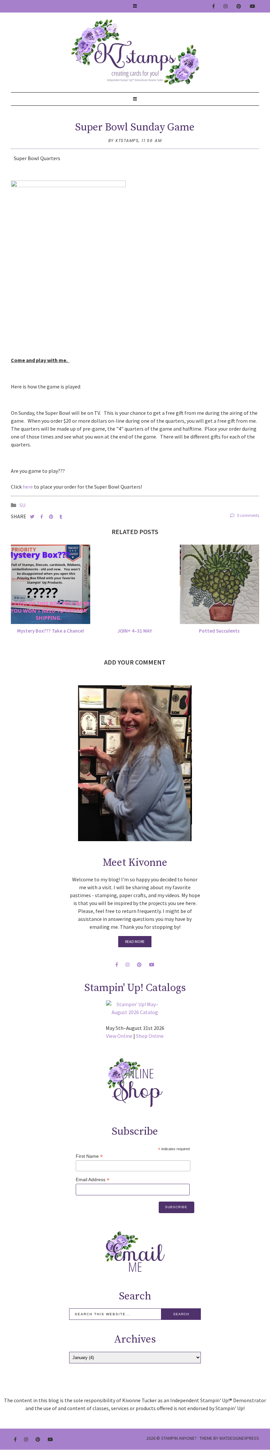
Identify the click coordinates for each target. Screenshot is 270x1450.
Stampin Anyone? (179, 1438)
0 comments (247, 515)
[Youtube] (253, 6)
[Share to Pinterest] (51, 517)
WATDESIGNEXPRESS (239, 1438)
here (28, 486)
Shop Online (150, 1036)
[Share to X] (32, 517)
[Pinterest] (239, 6)
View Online (119, 1036)
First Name (89, 1156)
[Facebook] (213, 6)
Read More (135, 941)
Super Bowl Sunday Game (135, 127)
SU (22, 505)
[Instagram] (226, 6)
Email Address (92, 1180)
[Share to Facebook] (42, 517)
